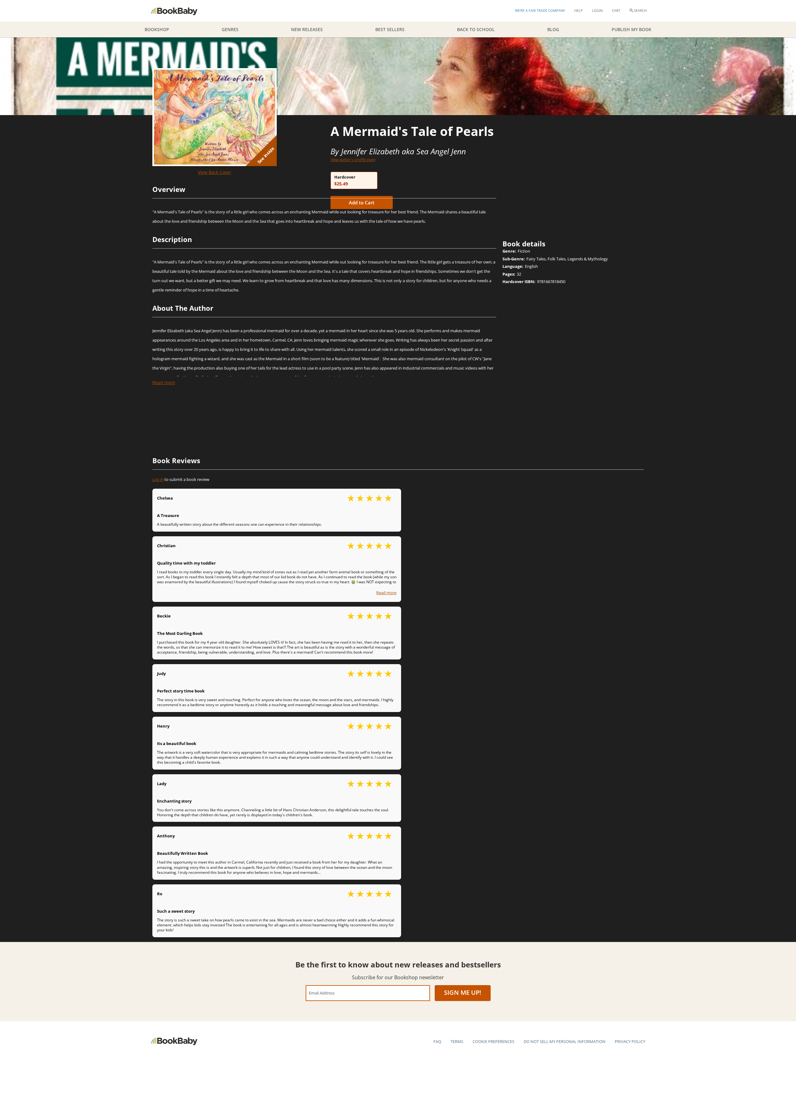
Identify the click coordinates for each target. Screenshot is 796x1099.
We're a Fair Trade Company (540, 10)
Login (597, 10)
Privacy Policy (630, 1041)
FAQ (437, 1041)
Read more (163, 382)
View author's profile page (353, 159)
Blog (553, 29)
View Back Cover (214, 172)
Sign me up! (462, 992)
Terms (457, 1041)
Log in (158, 479)
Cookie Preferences (493, 1041)
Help (578, 10)
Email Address (322, 992)
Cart (616, 10)
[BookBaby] (179, 11)
